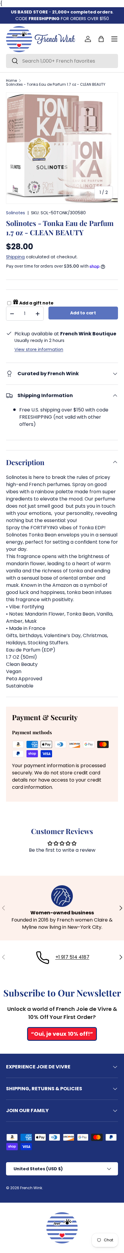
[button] (101, 39)
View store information (38, 349)
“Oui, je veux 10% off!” (62, 1034)
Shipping (15, 257)
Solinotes (15, 213)
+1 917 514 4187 (72, 957)
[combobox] (62, 61)
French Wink (31, 1187)
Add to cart (83, 313)
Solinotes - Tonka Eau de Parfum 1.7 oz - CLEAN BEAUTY (55, 84)
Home (11, 80)
